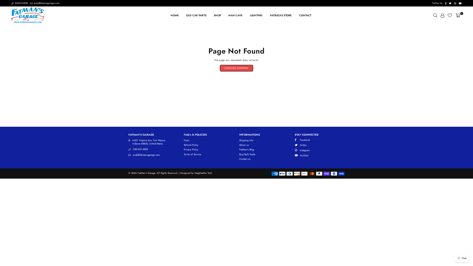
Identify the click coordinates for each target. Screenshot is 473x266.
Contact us (244, 159)
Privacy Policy (191, 149)
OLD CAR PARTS (196, 15)
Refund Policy (191, 145)
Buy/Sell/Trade (247, 154)
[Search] (435, 15)
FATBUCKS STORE (281, 15)
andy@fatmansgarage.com (46, 3)
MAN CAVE (235, 15)
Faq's (186, 140)
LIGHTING (256, 15)
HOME (175, 15)
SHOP (217, 15)
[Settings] (442, 15)
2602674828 (21, 3)
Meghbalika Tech (203, 173)
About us (244, 145)
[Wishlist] (450, 15)
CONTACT (305, 15)
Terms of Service (192, 154)
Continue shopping (236, 68)
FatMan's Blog (246, 149)
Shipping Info (246, 140)
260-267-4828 (140, 149)
